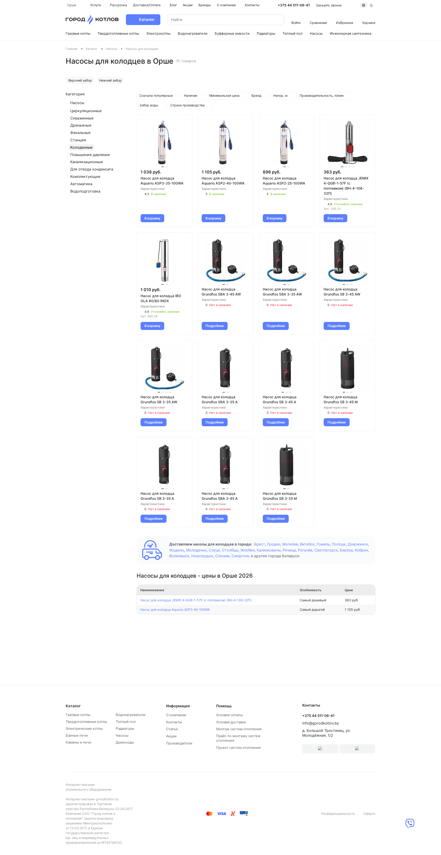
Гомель (323, 544)
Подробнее (215, 326)
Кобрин (361, 550)
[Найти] (276, 19)
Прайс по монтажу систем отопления (238, 738)
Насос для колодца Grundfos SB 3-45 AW (342, 291)
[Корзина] (369, 16)
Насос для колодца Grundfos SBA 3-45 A (220, 496)
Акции (171, 736)
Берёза (346, 550)
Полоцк (339, 544)
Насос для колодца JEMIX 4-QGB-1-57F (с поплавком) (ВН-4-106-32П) (346, 186)
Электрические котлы (84, 728)
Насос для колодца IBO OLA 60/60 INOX (161, 298)
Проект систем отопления (238, 747)
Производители (179, 743)
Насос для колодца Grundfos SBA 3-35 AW (282, 291)
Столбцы (230, 550)
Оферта (369, 813)
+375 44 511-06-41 (294, 5)
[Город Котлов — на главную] (92, 20)
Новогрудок (202, 556)
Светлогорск (326, 550)
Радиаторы (125, 728)
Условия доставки (231, 722)
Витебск (307, 544)
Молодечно (196, 550)
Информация (178, 706)
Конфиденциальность (338, 813)
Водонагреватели (130, 715)
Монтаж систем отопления (238, 729)
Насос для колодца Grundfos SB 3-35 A (157, 496)
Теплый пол (126, 721)
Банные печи (77, 735)
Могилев (290, 544)
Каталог (91, 49)
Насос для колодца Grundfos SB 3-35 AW (159, 399)
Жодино (176, 550)
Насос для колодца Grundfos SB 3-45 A (280, 399)
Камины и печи (78, 742)
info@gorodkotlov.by (320, 723)
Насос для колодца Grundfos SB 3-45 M (341, 399)
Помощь (224, 706)
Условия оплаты (229, 715)
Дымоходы (125, 742)
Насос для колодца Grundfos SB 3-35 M (280, 496)
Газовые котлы (78, 715)
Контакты (174, 722)
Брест (259, 544)
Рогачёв (305, 550)
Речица (289, 550)
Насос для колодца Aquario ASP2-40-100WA (223, 180)
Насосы (111, 49)
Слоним (222, 556)
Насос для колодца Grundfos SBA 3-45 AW (221, 291)
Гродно (273, 544)
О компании (176, 715)
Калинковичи (269, 550)
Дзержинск (358, 544)
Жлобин (247, 550)
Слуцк (214, 550)
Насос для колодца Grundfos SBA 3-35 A (220, 399)
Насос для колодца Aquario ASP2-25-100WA (284, 180)
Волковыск (179, 556)
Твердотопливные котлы (86, 721)
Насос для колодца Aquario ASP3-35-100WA (162, 180)
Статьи (172, 729)
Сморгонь (241, 556)
